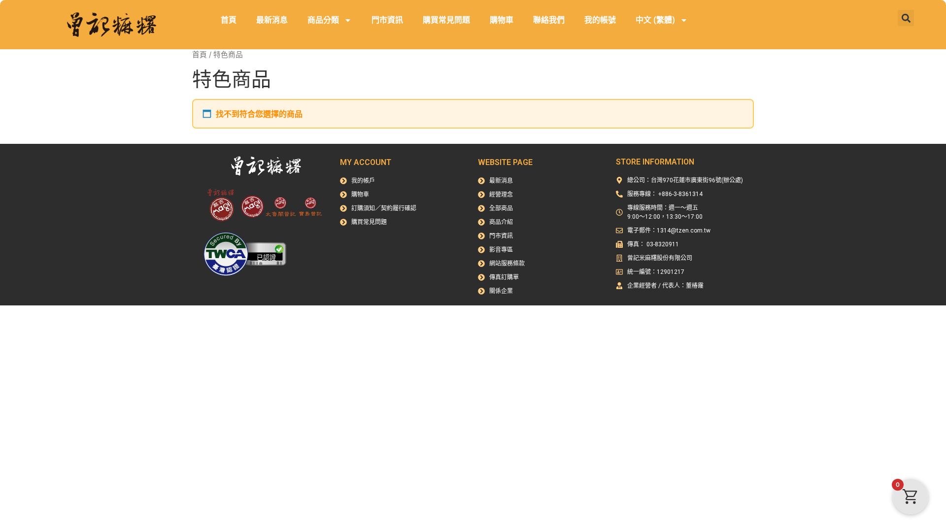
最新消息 (272, 20)
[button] (906, 18)
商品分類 (323, 20)
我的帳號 (600, 20)
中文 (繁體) (655, 20)
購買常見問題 (446, 20)
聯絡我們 (549, 20)
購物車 (501, 20)
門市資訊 (387, 20)
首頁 (228, 20)
